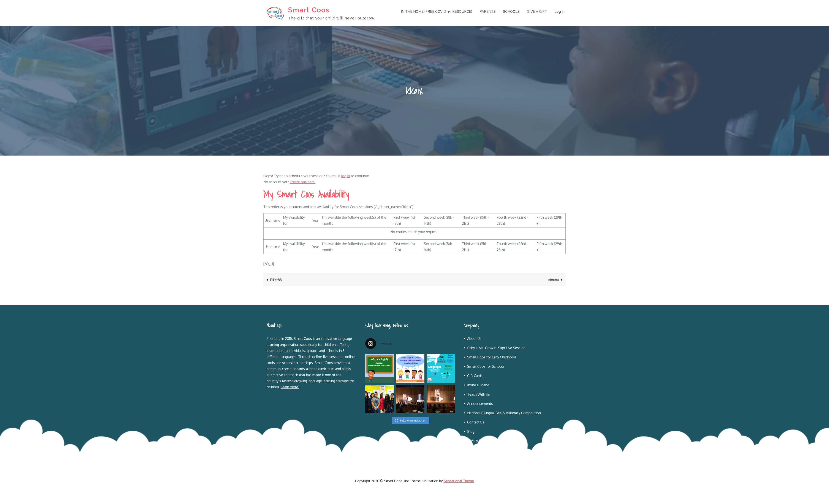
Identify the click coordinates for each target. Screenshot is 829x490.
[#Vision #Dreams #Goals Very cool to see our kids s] (410, 399)
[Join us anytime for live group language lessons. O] (379, 368)
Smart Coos (308, 10)
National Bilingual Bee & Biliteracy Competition (504, 413)
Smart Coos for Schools (486, 366)
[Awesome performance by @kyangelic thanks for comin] (441, 399)
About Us (474, 338)
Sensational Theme (459, 481)
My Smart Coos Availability (306, 194)
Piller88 (276, 280)
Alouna (553, 280)
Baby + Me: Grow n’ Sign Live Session (496, 348)
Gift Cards (475, 376)
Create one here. (302, 182)
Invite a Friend (478, 385)
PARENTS (487, 12)
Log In (559, 12)
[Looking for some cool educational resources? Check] (441, 368)
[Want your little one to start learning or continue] (410, 368)
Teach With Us (478, 394)
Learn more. (290, 387)
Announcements (480, 403)
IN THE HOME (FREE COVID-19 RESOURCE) (436, 12)
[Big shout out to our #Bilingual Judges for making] (379, 399)
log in (345, 176)
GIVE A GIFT (537, 12)
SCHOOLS (511, 12)
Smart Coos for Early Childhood (491, 357)
